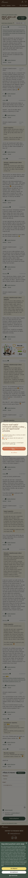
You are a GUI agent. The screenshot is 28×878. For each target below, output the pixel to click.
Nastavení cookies (9, 864)
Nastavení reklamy (10, 862)
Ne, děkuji (14, 452)
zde (14, 443)
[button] (14, 875)
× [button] (26, 843)
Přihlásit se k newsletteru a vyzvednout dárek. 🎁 (14, 449)
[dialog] (14, 860)
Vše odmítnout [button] (14, 872)
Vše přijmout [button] (14, 868)
